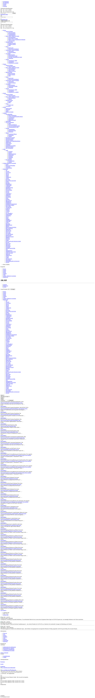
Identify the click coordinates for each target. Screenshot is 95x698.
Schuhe (7, 59)
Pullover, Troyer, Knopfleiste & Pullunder (16, 39)
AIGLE (7, 173)
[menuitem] (48, 269)
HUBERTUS (8, 202)
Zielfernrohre (11, 155)
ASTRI (7, 178)
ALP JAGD (8, 172)
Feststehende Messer (12, 134)
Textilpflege (8, 144)
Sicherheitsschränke (10, 138)
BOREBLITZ (9, 184)
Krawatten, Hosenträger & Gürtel (15, 57)
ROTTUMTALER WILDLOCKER (13, 241)
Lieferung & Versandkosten (8, 649)
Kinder (4, 93)
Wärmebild (10, 157)
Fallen (9, 123)
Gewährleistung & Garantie (8, 650)
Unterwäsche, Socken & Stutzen (12, 50)
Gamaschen (10, 58)
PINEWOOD (8, 235)
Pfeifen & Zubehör (9, 111)
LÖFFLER (8, 221)
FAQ (4, 634)
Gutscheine (8, 166)
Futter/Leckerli (9, 108)
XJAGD (7, 262)
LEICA (7, 216)
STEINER (8, 247)
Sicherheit (5, 636)
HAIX (7, 198)
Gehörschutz (10, 118)
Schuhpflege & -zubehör (13, 62)
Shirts (9, 45)
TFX (7, 249)
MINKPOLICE (9, 225)
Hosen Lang (10, 47)
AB (6, 170)
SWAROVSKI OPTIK (10, 248)
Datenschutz (5, 640)
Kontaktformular (6, 656)
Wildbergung (8, 142)
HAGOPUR (8, 197)
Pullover (10, 99)
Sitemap (4, 635)
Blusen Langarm (11, 74)
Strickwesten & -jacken (13, 38)
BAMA (7, 181)
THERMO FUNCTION (11, 251)
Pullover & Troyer (12, 71)
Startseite (5, 284)
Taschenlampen (11, 129)
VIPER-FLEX (9, 255)
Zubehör (5, 113)
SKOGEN (8, 244)
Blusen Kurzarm (11, 73)
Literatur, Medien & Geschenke (9, 163)
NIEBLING (8, 229)
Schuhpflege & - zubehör (13, 92)
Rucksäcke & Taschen (10, 137)
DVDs (7, 164)
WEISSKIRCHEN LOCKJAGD (12, 261)
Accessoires (8, 53)
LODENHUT (9, 220)
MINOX (7, 226)
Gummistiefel (11, 61)
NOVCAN (8, 232)
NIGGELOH (8, 230)
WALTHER (8, 260)
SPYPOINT (8, 246)
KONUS (7, 209)
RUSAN (7, 242)
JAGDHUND (9, 207)
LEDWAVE (8, 215)
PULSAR (8, 239)
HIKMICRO (8, 201)
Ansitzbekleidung (11, 35)
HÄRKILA (8, 195)
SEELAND (8, 243)
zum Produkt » (4, 406)
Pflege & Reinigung (12, 115)
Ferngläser (10, 151)
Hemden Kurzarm (12, 43)
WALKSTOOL (9, 258)
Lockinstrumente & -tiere (13, 127)
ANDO (7, 176)
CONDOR (8, 186)
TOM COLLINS (9, 253)
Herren (4, 30)
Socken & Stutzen (12, 52)
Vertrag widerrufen (4, 652)
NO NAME (8, 233)
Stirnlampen (10, 131)
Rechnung (3, 661)
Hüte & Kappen (11, 54)
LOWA (7, 222)
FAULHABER (9, 190)
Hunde (4, 107)
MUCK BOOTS (9, 228)
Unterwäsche (11, 51)
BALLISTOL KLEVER (11, 180)
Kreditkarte (3, 666)
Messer (7, 132)
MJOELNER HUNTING (11, 227)
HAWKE (8, 199)
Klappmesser (11, 135)
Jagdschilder (8, 121)
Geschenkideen (9, 167)
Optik (4, 149)
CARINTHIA (9, 185)
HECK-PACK (9, 200)
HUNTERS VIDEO (10, 205)
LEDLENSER (9, 214)
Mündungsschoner (12, 120)
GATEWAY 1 (8, 193)
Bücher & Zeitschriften (10, 165)
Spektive (10, 152)
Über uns (5, 633)
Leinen (7, 110)
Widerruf (5, 639)
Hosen (7, 46)
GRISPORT (8, 194)
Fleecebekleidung (11, 37)
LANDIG (8, 211)
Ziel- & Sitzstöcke (9, 148)
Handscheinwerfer (12, 130)
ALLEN (7, 171)
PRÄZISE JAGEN (10, 236)
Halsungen (8, 109)
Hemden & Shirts (9, 41)
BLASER (8, 183)
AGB (4, 638)
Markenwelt (5, 169)
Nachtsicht (10, 156)
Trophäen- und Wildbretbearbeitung (13, 141)
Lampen (7, 128)
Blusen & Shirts (9, 72)
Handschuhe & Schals (12, 55)
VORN (7, 257)
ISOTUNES (8, 206)
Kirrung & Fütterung (12, 124)
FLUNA (7, 192)
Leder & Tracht (11, 40)
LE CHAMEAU (9, 213)
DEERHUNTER (9, 187)
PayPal (2, 664)
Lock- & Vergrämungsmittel (14, 125)
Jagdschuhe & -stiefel (12, 60)
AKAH (7, 174)
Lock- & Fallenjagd (10, 122)
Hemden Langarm (12, 44)
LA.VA (7, 212)
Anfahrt (4, 657)
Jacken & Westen (9, 31)
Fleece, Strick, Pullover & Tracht (12, 36)
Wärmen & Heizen (9, 146)
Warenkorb (4, 14)
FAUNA (7, 191)
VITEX (7, 256)
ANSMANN (8, 177)
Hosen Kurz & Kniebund (13, 48)
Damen (4, 64)
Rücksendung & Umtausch (8, 648)
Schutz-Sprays (9, 143)
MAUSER (8, 223)
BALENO (8, 179)
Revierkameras (9, 159)
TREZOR (8, 254)
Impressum (5, 641)
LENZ (7, 218)
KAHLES (8, 208)
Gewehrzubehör (9, 114)
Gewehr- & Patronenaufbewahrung (15, 116)
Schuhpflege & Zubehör (11, 145)
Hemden (10, 101)
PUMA (7, 240)
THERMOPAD (9, 250)
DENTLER (8, 188)
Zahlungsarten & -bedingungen (9, 647)
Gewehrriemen (11, 117)
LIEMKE (8, 219)
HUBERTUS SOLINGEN (11, 204)
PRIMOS (8, 237)
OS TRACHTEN (9, 234)
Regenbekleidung (11, 33)
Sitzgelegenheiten (9, 139)
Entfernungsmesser (12, 153)
